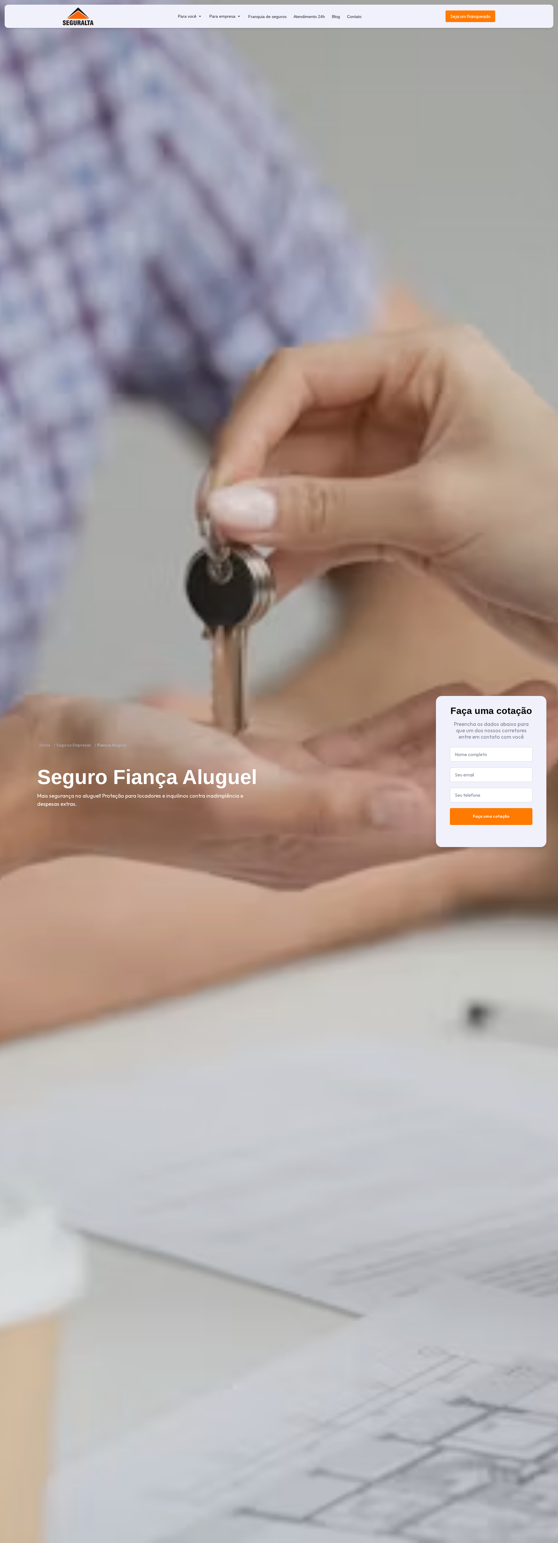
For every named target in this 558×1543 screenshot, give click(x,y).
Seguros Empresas (73, 745)
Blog (336, 16)
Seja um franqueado (470, 16)
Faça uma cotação (491, 816)
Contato (354, 16)
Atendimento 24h (309, 16)
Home (45, 745)
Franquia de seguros (267, 16)
